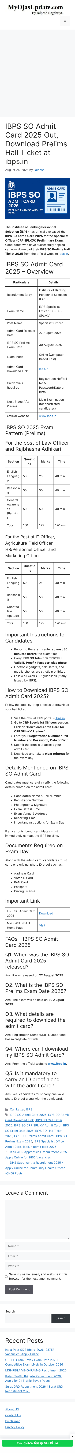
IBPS (29, 1109)
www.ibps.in (47, 416)
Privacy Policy (14, 1427)
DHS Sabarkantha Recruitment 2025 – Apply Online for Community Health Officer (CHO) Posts (35, 1168)
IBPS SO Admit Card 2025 (28, 1115)
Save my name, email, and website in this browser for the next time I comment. (38, 1277)
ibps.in (43, 369)
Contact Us (13, 1415)
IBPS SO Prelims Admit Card (34, 1136)
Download (46, 913)
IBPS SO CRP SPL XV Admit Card (37, 1125)
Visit (42, 925)
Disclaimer (12, 1421)
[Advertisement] (37, 71)
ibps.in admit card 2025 (39, 1147)
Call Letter (17, 1109)
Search (10, 1311)
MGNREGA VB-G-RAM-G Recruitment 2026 (36, 1370)
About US (12, 1409)
